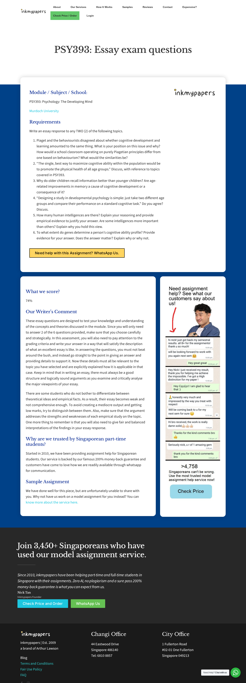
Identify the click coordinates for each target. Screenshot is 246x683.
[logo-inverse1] (35, 632)
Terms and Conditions (36, 663)
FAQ (23, 675)
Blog (23, 657)
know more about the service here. (52, 502)
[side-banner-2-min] (193, 338)
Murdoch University (44, 111)
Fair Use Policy (31, 669)
